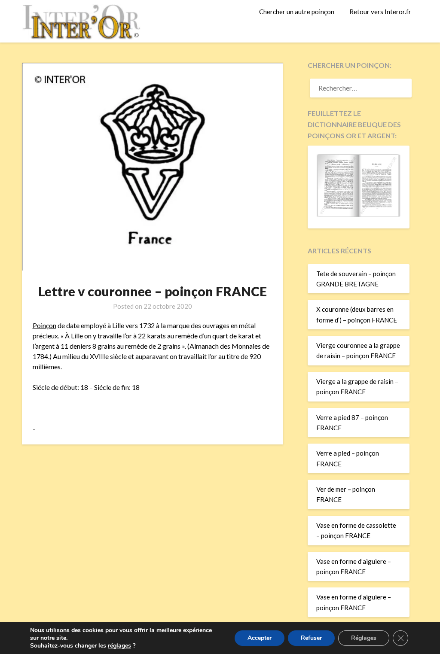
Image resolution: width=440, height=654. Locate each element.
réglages (119, 646)
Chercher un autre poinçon (296, 11)
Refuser (311, 638)
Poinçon (44, 325)
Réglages (363, 638)
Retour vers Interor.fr (380, 11)
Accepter (260, 638)
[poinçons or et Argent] (358, 215)
